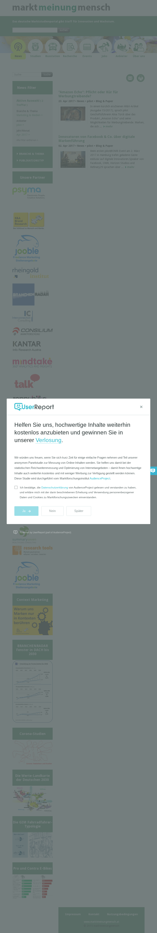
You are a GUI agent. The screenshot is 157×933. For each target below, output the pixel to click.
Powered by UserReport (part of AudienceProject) (45, 532)
